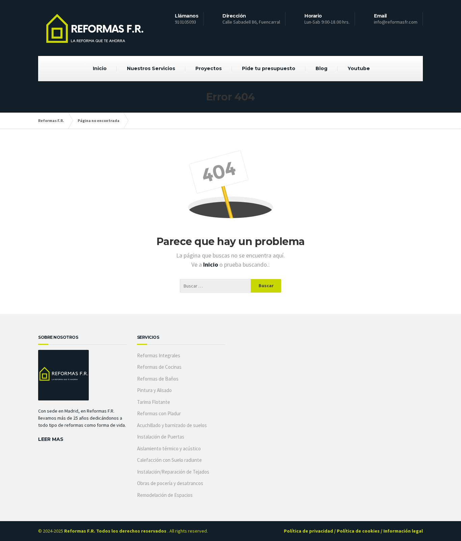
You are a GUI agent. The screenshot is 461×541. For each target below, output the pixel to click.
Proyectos (208, 68)
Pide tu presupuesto (268, 68)
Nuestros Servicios (151, 68)
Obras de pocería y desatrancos (170, 483)
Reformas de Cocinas (159, 367)
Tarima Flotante (153, 402)
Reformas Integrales (158, 355)
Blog (321, 68)
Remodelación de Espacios (165, 495)
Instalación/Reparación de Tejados (173, 472)
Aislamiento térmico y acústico (169, 448)
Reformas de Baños (158, 378)
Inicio (100, 68)
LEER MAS (50, 439)
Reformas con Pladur (159, 413)
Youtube (359, 68)
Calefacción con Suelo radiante (169, 460)
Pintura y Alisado (154, 390)
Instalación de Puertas (160, 436)
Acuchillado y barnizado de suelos (172, 425)
